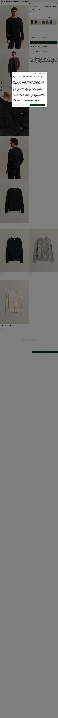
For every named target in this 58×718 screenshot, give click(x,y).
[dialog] (29, 89)
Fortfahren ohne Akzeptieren (40, 73)
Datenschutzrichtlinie (29, 100)
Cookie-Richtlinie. (38, 100)
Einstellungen (21, 104)
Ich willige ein (37, 104)
